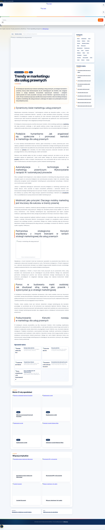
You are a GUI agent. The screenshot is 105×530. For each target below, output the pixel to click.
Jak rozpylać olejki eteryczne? (83, 89)
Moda (78, 45)
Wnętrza (82, 59)
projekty (16, 159)
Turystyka (79, 57)
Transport (85, 55)
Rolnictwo (79, 52)
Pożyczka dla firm (55, 348)
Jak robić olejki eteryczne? (83, 92)
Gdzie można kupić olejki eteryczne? (85, 105)
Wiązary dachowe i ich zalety (54, 500)
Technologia (79, 55)
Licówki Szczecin (21, 500)
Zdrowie (87, 59)
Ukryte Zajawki (85, 57)
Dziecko (78, 40)
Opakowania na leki (51, 415)
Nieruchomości (79, 48)
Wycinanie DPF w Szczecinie (54, 475)
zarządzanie (65, 192)
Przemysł (87, 50)
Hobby (88, 40)
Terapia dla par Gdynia (29, 362)
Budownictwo (83, 38)
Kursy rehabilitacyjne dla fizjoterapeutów (29, 371)
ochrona (24, 149)
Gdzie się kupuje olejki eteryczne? (84, 102)
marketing (66, 124)
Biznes (78, 38)
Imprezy (78, 43)
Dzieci (89, 38)
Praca (78, 50)
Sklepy (84, 52)
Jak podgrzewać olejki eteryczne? (84, 95)
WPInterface (45, 28)
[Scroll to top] (1, 526)
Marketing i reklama (19, 72)
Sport (88, 52)
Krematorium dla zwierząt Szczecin (59, 362)
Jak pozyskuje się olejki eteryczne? (84, 99)
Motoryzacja (83, 45)
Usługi (31, 72)
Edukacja (83, 40)
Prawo (26, 72)
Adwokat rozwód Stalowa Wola (54, 442)
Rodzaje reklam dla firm (29, 348)
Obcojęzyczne (86, 48)
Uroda (91, 57)
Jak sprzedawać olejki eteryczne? (84, 80)
